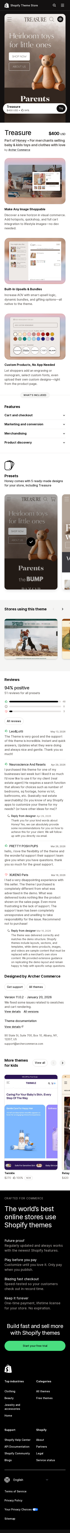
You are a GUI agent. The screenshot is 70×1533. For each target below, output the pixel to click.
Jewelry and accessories (12, 1406)
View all (40, 1062)
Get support (15, 986)
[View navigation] (63, 5)
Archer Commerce (19, 149)
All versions (31, 1011)
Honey (21, 140)
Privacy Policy (13, 1500)
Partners (41, 1446)
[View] (30, 639)
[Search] (54, 5)
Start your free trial (35, 1345)
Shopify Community (17, 1453)
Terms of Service (15, 1491)
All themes (36, 986)
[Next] (63, 609)
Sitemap (9, 1518)
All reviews (14, 721)
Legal (39, 1453)
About (40, 1439)
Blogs (8, 1460)
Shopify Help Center (17, 1439)
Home (8, 1415)
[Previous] (54, 609)
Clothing (9, 1391)
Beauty (9, 1398)
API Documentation (16, 1446)
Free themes (44, 1398)
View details (12, 1011)
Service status (45, 1460)
